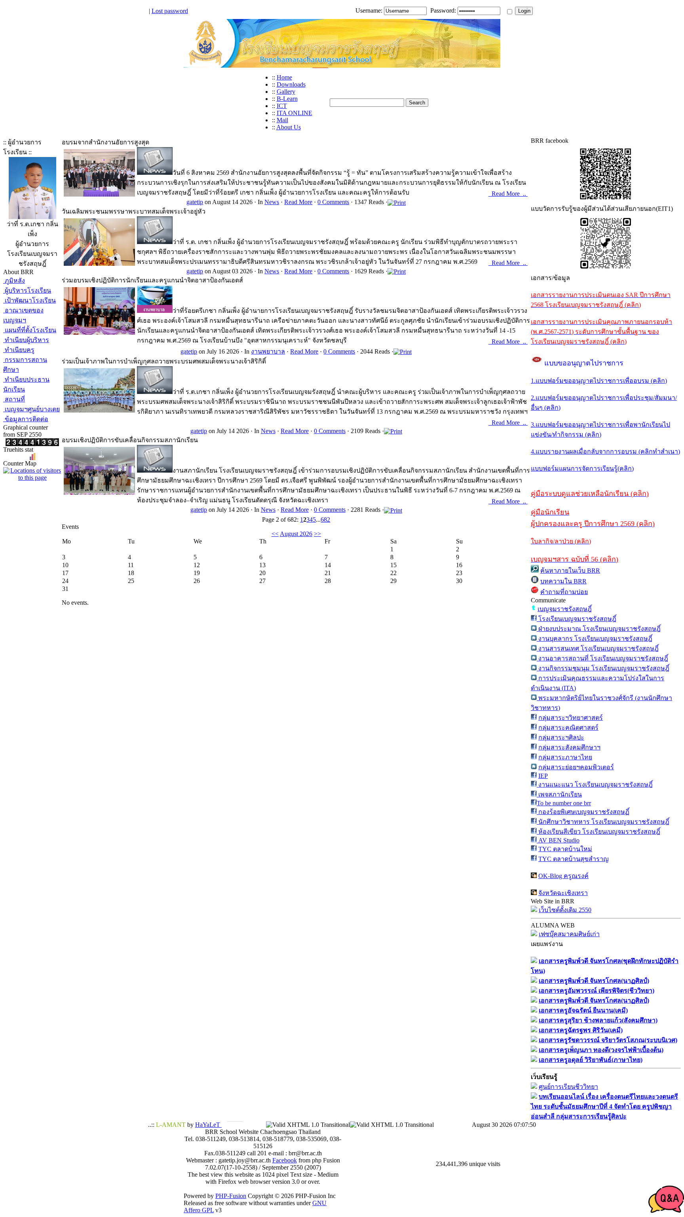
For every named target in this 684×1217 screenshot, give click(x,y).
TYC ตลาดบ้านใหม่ (565, 849)
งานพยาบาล (268, 351)
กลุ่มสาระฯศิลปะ (561, 737)
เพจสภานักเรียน (559, 794)
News (271, 202)
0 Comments (333, 202)
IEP (543, 775)
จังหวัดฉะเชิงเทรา (563, 893)
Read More (298, 202)
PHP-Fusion (230, 1195)
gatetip (194, 202)
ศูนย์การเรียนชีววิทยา (568, 1086)
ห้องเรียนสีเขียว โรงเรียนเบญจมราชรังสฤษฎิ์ (598, 831)
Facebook (284, 1160)
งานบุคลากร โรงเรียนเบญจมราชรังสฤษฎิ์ (594, 638)
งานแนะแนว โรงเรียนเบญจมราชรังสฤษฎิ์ (595, 784)
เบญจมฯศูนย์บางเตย (31, 409)
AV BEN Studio (558, 840)
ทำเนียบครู (18, 349)
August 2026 (296, 533)
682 (325, 519)
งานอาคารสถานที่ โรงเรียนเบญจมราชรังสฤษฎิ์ (602, 658)
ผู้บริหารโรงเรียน (27, 290)
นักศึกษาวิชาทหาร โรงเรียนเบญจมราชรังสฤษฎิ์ (603, 821)
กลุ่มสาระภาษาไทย (565, 757)
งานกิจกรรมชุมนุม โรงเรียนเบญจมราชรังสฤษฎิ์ (603, 668)
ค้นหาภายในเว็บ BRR (570, 570)
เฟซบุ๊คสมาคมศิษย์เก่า (569, 934)
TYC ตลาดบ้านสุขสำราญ (573, 858)
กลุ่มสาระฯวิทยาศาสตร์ (570, 717)
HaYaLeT (208, 1124)
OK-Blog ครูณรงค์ (563, 876)
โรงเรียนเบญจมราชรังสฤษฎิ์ (576, 618)
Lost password (170, 11)
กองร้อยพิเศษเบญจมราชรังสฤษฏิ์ (583, 811)
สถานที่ (14, 399)
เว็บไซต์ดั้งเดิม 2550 (565, 910)
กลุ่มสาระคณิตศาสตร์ (568, 727)
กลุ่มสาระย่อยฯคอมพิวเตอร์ (576, 767)
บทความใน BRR (563, 581)
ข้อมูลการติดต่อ (25, 419)
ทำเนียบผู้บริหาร (26, 340)
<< (275, 533)
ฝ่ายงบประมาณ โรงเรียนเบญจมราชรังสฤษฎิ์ (599, 628)
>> (317, 533)
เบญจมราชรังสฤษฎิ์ (565, 609)
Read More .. (510, 193)
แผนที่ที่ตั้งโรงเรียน (29, 330)
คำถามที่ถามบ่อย (564, 592)
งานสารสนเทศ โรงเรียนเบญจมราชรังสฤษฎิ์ (598, 648)
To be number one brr (564, 803)
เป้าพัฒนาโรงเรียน (29, 300)
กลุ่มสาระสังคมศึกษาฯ (569, 747)
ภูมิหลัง (14, 280)
